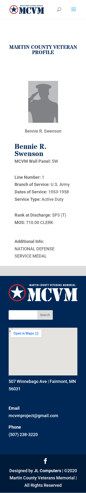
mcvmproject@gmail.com (33, 415)
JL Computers (47, 470)
